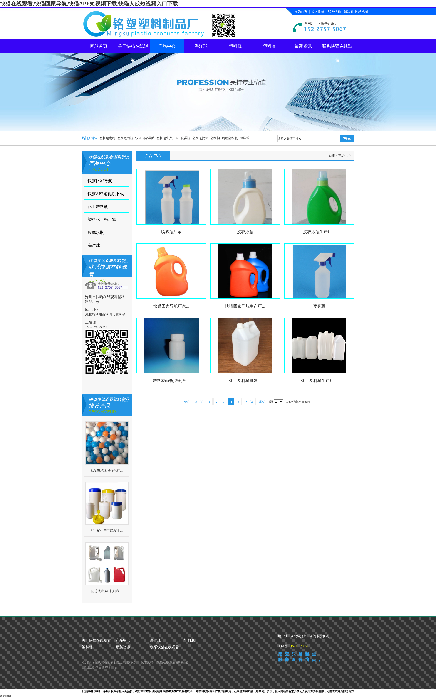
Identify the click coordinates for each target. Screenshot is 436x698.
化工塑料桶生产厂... (319, 380)
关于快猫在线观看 (133, 48)
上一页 (199, 401)
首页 (332, 155)
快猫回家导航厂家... (171, 306)
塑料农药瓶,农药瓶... (171, 380)
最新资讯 (303, 46)
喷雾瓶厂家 (171, 232)
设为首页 (301, 11)
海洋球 (201, 46)
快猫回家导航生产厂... (245, 306)
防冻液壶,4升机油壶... (106, 591)
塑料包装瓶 (125, 138)
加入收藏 (317, 11)
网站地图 (361, 11)
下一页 (249, 401)
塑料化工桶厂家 (102, 219)
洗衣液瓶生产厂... (319, 232)
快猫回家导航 (144, 138)
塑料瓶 (235, 46)
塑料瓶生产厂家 (167, 138)
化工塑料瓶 (98, 206)
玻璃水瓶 (96, 232)
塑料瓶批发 (200, 138)
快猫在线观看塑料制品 (172, 662)
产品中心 (167, 46)
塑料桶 (269, 46)
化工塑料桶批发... (245, 380)
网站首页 (98, 46)
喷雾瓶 (185, 138)
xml (116, 667)
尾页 (262, 401)
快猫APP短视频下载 (106, 193)
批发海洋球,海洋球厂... (107, 470)
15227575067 (299, 646)
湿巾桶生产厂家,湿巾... (107, 530)
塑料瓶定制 (107, 138)
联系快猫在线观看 (341, 11)
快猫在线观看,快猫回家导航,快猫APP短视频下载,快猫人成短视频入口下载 (89, 4)
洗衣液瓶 (245, 232)
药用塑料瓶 (230, 138)
